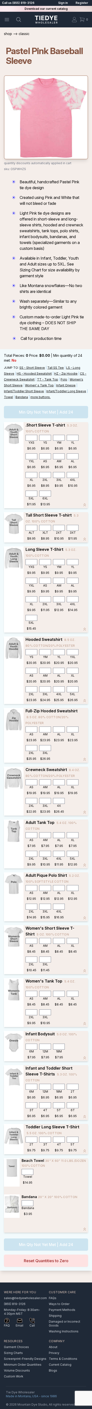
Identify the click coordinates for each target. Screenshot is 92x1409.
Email (19, 1325)
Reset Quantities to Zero (46, 1260)
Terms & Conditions (63, 1359)
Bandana (21, 397)
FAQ (7, 1325)
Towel (8, 397)
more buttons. (40, 397)
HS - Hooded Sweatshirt (34, 373)
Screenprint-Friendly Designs (25, 1359)
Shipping (55, 1315)
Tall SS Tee (55, 368)
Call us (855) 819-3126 (18, 3)
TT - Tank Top (47, 379)
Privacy (54, 1353)
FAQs (52, 1298)
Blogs (53, 1370)
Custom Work (13, 1376)
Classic (24, 34)
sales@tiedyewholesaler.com (25, 1298)
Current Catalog (60, 1364)
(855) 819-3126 (15, 1304)
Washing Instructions (64, 1331)
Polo (64, 379)
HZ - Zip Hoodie (66, 373)
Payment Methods (62, 1310)
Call (32, 1325)
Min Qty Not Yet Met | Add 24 (46, 412)
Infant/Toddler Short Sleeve (24, 391)
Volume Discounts (17, 1370)
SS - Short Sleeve (32, 368)
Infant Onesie (66, 385)
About (53, 1347)
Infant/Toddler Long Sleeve (66, 391)
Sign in (63, 3)
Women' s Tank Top (39, 385)
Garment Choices (16, 1347)
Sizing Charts (13, 1353)
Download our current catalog (46, 9)
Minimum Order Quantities (22, 1364)
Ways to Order (59, 1304)
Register (82, 3)
